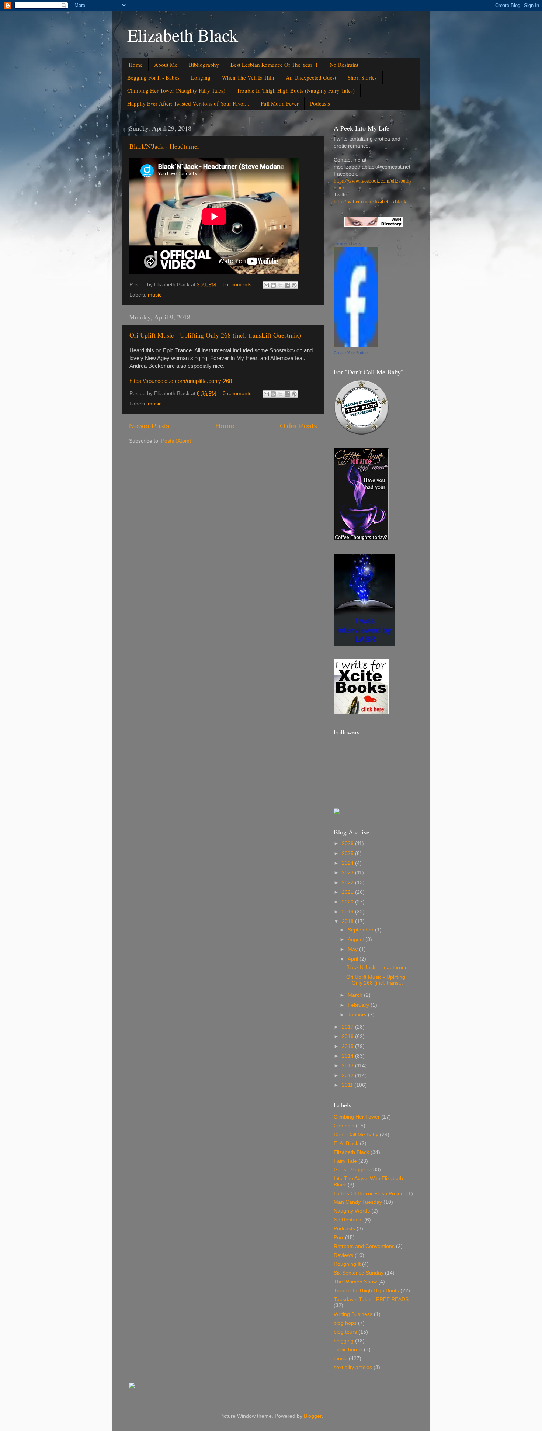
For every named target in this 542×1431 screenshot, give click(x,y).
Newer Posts (149, 426)
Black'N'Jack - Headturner (164, 146)
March (356, 995)
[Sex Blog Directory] (373, 225)
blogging (344, 1341)
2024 (348, 863)
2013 (348, 1065)
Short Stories (362, 77)
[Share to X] (280, 285)
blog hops (345, 1323)
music (154, 295)
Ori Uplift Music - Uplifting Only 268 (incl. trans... (375, 980)
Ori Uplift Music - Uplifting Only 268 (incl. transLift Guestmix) (215, 335)
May (353, 949)
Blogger (313, 1416)
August (356, 939)
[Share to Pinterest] (294, 285)
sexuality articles (353, 1367)
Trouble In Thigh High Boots (366, 1290)
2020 (348, 902)
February (359, 1005)
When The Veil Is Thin (248, 77)
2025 (348, 853)
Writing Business (353, 1314)
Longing (201, 77)
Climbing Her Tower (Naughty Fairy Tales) (176, 90)
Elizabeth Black (182, 34)
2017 (348, 1027)
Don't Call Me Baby (356, 1134)
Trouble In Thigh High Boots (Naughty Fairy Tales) (296, 90)
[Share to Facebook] (287, 285)
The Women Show (355, 1282)
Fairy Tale (345, 1161)
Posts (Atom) (176, 441)
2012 (348, 1075)
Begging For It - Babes (153, 77)
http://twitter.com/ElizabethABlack (370, 201)
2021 (348, 892)
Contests (344, 1125)
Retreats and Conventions (364, 1246)
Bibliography (204, 64)
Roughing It (347, 1264)
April (353, 959)
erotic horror (348, 1349)
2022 (348, 882)
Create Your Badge (351, 352)
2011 (348, 1085)
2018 (348, 921)
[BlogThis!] (273, 285)
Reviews (343, 1255)
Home (136, 64)
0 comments (237, 284)
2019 (348, 912)
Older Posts (298, 426)
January (358, 1014)
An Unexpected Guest (311, 77)
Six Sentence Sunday (358, 1273)
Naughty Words (352, 1211)
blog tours (345, 1332)
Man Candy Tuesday (358, 1202)
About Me (165, 64)
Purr (339, 1237)
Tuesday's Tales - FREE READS (371, 1299)
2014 (348, 1056)
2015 (348, 1046)
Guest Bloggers (352, 1169)
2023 (348, 872)
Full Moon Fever (280, 103)
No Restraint (344, 64)
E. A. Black (346, 1143)
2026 (348, 843)
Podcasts (320, 103)
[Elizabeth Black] (356, 345)
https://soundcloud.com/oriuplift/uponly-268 (180, 381)
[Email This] (266, 285)
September (361, 930)
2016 (348, 1036)
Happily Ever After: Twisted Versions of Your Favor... (188, 103)
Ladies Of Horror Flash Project (369, 1193)
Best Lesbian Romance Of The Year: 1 (274, 64)
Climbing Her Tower (357, 1117)
